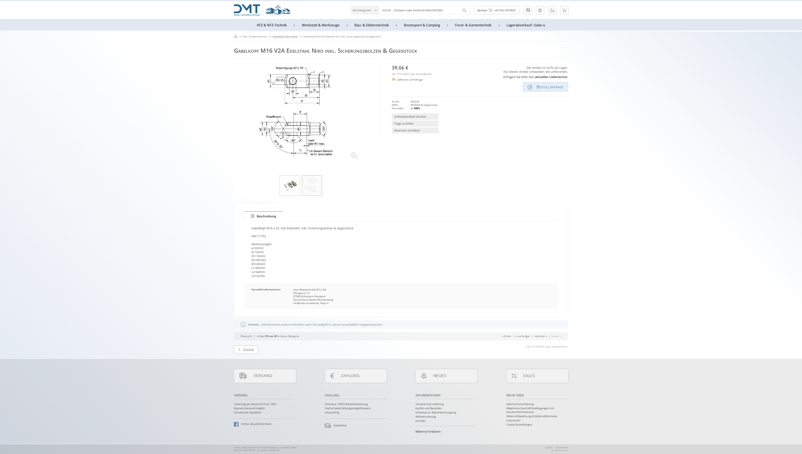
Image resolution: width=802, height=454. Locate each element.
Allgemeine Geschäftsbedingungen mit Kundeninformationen (530, 410)
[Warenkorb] (564, 10)
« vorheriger (523, 336)
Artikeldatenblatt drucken (410, 116)
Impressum (513, 420)
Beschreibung (266, 216)
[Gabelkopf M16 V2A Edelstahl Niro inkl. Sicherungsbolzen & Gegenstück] (301, 114)
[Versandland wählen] (540, 10)
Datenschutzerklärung (520, 404)
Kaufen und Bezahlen (428, 408)
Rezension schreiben (407, 130)
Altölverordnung (425, 416)
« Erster (506, 336)
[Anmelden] (552, 10)
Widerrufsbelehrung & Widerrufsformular (531, 416)
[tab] (263, 216)
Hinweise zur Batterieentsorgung (435, 412)
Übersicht (246, 336)
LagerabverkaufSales (525, 25)
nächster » (541, 336)
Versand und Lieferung (429, 404)
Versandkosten (424, 74)
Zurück (248, 350)
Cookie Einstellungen (519, 424)
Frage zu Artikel (403, 123)
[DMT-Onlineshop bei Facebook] (528, 10)
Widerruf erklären (428, 431)
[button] (365, 9)
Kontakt (420, 421)
